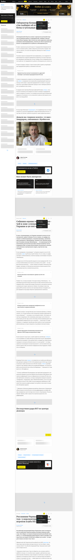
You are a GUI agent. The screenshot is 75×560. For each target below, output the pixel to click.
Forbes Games (22, 1)
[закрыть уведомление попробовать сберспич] (46, 23)
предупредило (32, 100)
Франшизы (35, 1)
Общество (37, 475)
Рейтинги (30, 1)
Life (48, 1)
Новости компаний (20, 180)
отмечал (44, 354)
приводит (48, 50)
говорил (29, 351)
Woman (52, 1)
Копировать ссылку (47, 32)
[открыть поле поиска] (70, 1)
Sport (56, 1)
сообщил (45, 89)
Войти (67, 1)
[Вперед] (54, 142)
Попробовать (39, 28)
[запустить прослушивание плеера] (46, 20)
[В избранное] (32, 181)
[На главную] (3, 1)
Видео (45, 1)
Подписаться (21, 162)
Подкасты (40, 1)
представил (46, 533)
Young (60, 1)
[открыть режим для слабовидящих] (44, 20)
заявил (20, 81)
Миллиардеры (19, 475)
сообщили (47, 327)
